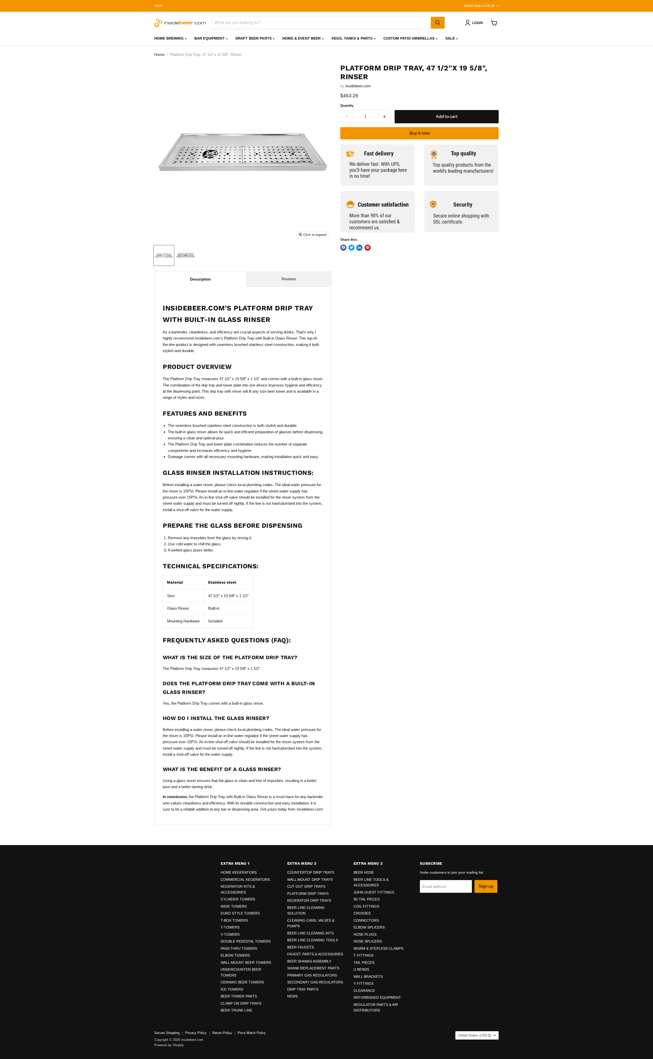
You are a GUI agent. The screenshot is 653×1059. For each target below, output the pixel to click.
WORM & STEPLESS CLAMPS (378, 948)
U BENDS (361, 969)
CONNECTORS (366, 920)
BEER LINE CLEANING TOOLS (312, 940)
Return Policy (222, 1033)
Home (159, 54)
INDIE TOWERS (234, 906)
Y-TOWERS (230, 934)
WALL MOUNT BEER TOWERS (246, 962)
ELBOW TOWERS (235, 955)
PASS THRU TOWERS (239, 948)
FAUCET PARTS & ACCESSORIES (315, 954)
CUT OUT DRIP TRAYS (306, 886)
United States (479, 6)
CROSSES (362, 913)
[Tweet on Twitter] (351, 247)
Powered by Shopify (169, 1045)
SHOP (158, 6)
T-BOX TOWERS (234, 920)
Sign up (486, 886)
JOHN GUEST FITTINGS (374, 892)
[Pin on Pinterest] (368, 247)
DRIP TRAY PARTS (302, 989)
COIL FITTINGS (366, 906)
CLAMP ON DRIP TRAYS (241, 1003)
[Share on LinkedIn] (359, 247)
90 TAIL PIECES (367, 899)
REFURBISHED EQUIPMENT (377, 997)
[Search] (438, 23)
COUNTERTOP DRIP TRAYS (310, 872)
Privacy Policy (196, 1033)
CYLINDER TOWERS (238, 899)
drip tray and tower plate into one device (234, 385)
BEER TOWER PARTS (239, 996)
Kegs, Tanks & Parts (353, 38)
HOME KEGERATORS (239, 872)
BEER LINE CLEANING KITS (310, 933)
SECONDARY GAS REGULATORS (315, 982)
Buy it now (419, 133)
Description (200, 279)
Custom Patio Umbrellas (409, 38)
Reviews (289, 279)
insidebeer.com (358, 86)
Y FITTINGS (363, 983)
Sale (450, 38)
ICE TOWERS (232, 989)
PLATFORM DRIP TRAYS (308, 894)
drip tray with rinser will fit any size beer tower (248, 391)
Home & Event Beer (302, 38)
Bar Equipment (210, 38)
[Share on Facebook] (343, 247)
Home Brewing (169, 38)
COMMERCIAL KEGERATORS (245, 879)
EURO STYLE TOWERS (240, 913)
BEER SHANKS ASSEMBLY (309, 961)
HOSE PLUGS (365, 934)
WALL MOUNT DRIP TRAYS (310, 879)
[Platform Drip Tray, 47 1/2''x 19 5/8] (164, 255)
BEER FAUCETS (300, 947)
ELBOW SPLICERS (369, 927)
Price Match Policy (252, 1033)
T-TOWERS (230, 927)
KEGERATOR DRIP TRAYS (309, 900)
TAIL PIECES (364, 962)
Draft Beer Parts (254, 38)
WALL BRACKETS (368, 976)
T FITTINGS (363, 955)
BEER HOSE (364, 872)
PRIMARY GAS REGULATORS (312, 975)
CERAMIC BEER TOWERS (242, 982)
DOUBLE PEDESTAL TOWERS (246, 941)
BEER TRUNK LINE (236, 1010)
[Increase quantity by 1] (384, 116)
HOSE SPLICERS (368, 941)
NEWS (292, 996)
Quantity (347, 105)
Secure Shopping (167, 1033)
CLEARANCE (364, 991)
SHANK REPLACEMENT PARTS (313, 968)
